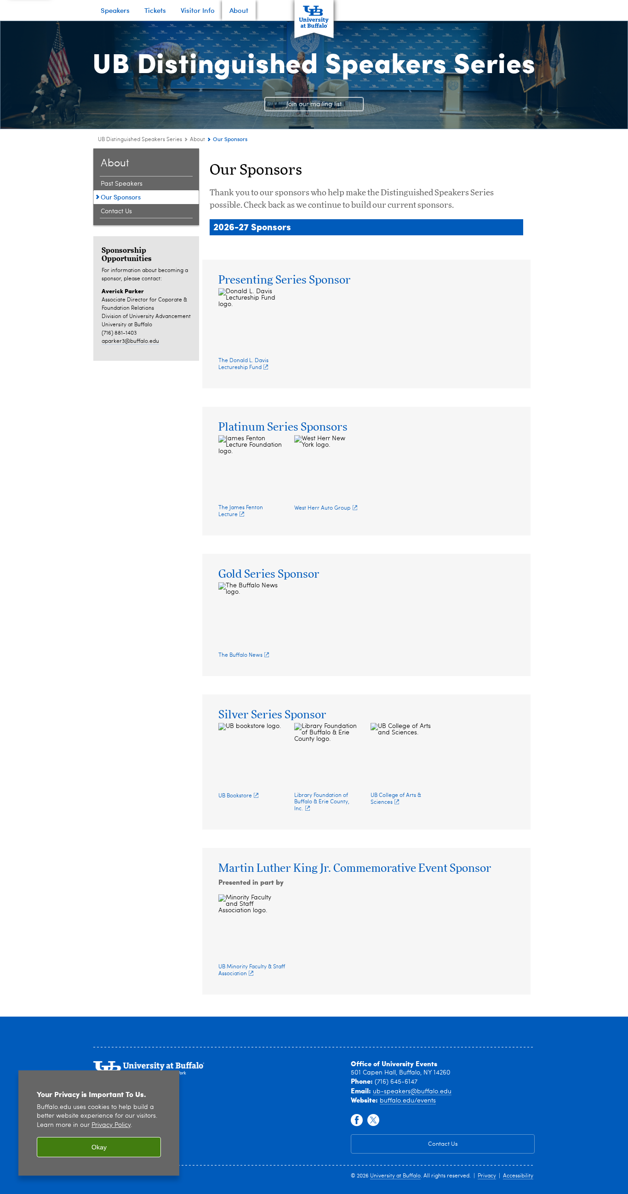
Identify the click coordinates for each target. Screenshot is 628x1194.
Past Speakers (122, 184)
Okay (99, 1147)
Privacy (487, 1176)
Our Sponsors (121, 197)
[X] (373, 1120)
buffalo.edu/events (408, 1100)
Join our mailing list (314, 104)
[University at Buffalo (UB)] (314, 14)
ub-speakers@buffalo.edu (412, 1091)
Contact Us (116, 211)
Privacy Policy (111, 1125)
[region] (98, 1123)
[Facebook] (357, 1120)
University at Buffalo (395, 1176)
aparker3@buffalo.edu (130, 341)
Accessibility (518, 1176)
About (197, 139)
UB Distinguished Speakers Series (314, 61)
